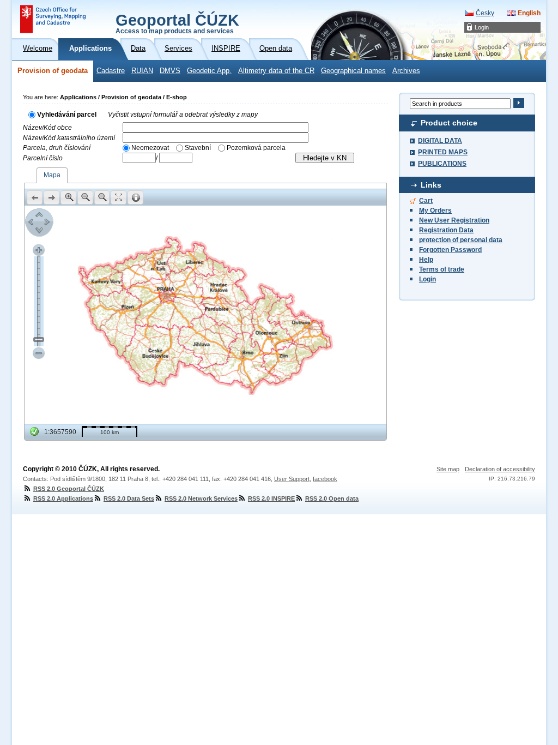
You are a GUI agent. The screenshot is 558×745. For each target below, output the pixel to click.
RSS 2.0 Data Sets (129, 498)
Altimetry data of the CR (276, 71)
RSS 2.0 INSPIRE (271, 498)
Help (426, 259)
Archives (406, 71)
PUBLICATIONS (442, 163)
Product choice (449, 122)
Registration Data (446, 230)
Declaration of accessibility (500, 469)
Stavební (198, 148)
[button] (35, 197)
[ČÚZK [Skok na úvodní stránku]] (53, 19)
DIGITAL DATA (440, 141)
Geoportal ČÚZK (177, 22)
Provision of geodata (52, 71)
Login (482, 27)
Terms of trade (441, 269)
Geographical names (353, 71)
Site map (447, 469)
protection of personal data (460, 240)
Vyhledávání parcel (66, 114)
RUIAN (142, 71)
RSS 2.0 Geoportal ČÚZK (68, 488)
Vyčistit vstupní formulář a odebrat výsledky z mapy (183, 114)
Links (431, 185)
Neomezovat (150, 148)
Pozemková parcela (256, 148)
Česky (485, 13)
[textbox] (215, 127)
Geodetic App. (209, 71)
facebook (325, 479)
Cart (426, 201)
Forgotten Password (450, 250)
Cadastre (110, 71)
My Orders (435, 210)
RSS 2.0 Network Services (201, 498)
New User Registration (454, 220)
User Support (292, 479)
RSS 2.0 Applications (63, 498)
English (529, 13)
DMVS (170, 71)
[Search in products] (518, 103)
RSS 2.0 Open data (332, 498)
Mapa (52, 175)
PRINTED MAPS (443, 152)
